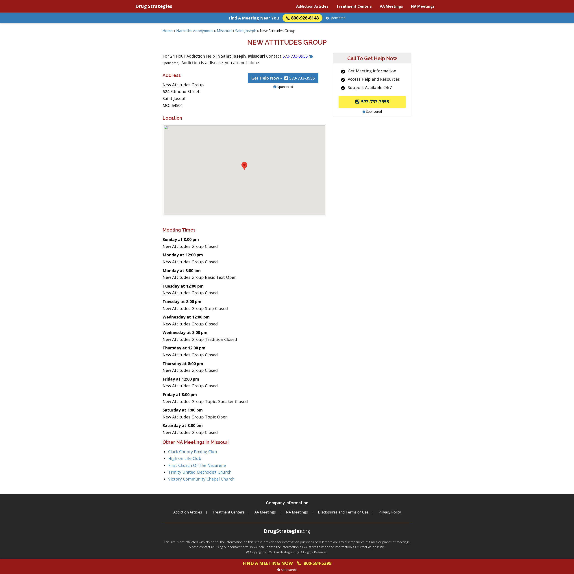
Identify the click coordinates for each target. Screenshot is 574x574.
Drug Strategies (153, 6)
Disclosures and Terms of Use (343, 512)
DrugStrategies (287, 530)
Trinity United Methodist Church (199, 472)
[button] (244, 166)
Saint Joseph (245, 30)
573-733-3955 (375, 102)
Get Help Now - (283, 78)
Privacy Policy (389, 512)
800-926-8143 (305, 18)
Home (168, 30)
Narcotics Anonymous (194, 30)
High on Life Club (184, 458)
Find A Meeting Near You (254, 18)
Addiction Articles (312, 6)
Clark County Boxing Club (192, 451)
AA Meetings (391, 6)
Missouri (224, 30)
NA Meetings (423, 6)
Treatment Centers (354, 6)
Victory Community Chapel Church (201, 479)
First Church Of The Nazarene (197, 465)
